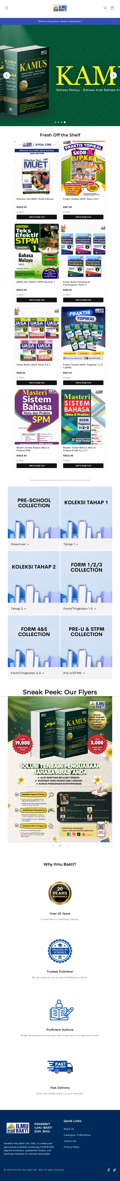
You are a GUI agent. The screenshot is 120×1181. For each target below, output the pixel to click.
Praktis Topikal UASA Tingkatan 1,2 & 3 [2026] (83, 366)
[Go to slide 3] (61, 122)
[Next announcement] (113, 21)
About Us (69, 1129)
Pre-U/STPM (72, 673)
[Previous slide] (6, 75)
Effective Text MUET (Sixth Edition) (35, 199)
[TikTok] (114, 1170)
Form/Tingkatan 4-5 (26, 673)
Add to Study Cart (37, 217)
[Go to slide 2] (58, 122)
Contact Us (70, 1141)
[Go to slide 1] (55, 122)
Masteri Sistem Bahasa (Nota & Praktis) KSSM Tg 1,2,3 (79, 449)
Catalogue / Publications (77, 1135)
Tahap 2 (17, 608)
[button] (6, 8)
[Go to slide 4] (64, 122)
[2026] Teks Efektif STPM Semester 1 (36, 282)
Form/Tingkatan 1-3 (78, 608)
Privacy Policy (71, 1147)
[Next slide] (113, 75)
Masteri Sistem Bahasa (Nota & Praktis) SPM (33, 449)
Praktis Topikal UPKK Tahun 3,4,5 (80, 199)
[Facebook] (108, 1170)
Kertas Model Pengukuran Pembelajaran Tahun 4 (76, 283)
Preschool (18, 544)
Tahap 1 (69, 544)
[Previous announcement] (6, 21)
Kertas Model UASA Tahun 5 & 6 (33, 365)
